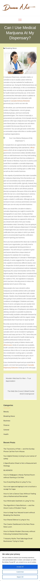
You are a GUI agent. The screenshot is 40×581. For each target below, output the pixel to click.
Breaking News (11, 48)
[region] (20, 566)
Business (6, 421)
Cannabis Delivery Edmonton (20, 101)
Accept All (20, 567)
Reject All (20, 577)
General (6, 430)
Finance (6, 425)
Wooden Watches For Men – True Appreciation (18, 380)
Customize (20, 572)
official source (8, 345)
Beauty (6, 412)
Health (5, 434)
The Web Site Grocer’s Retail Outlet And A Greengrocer (21, 392)
